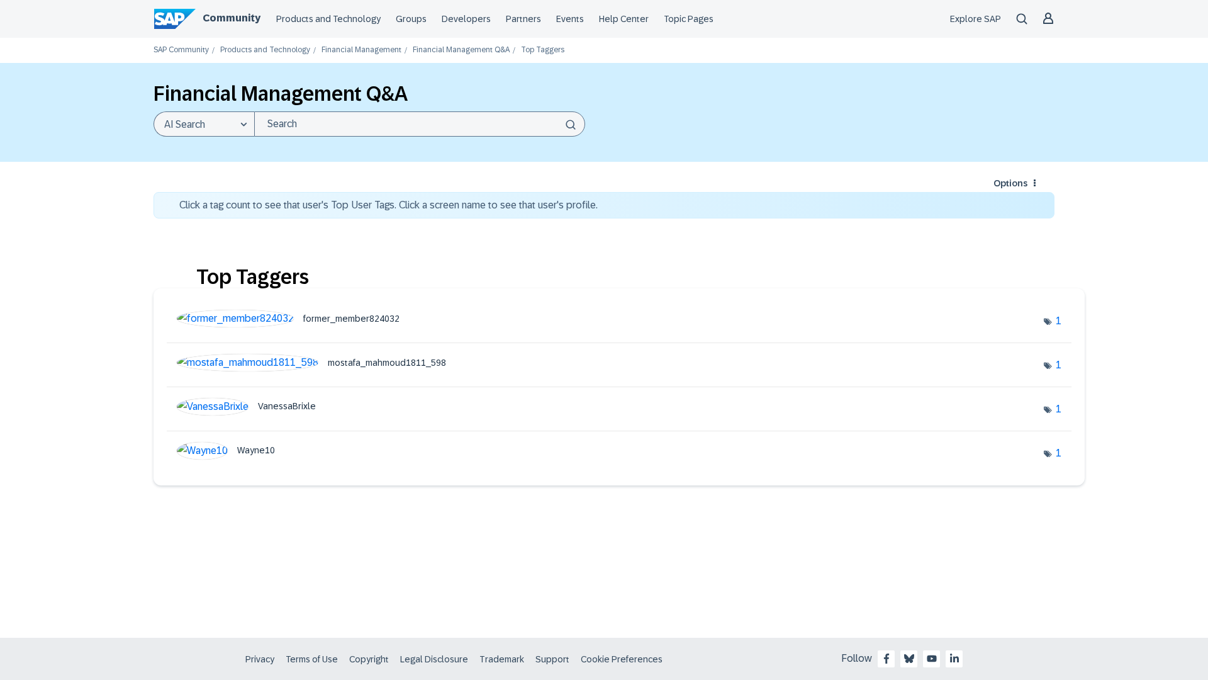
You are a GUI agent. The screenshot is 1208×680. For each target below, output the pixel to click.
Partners (523, 19)
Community (231, 18)
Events (570, 19)
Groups (411, 19)
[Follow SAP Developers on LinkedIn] (954, 659)
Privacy (259, 659)
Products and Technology (328, 19)
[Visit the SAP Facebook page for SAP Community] (886, 659)
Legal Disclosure (434, 659)
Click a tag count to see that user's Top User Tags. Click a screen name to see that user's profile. (388, 205)
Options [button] (1010, 183)
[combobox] (419, 124)
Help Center (624, 19)
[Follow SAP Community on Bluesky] (909, 659)
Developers (466, 19)
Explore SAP (975, 19)
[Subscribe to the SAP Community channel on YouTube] (932, 659)
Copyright (369, 659)
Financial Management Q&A (461, 50)
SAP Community (181, 50)
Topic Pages (688, 19)
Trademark (501, 659)
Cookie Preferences (622, 659)
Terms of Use (312, 659)
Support (552, 659)
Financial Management (361, 50)
